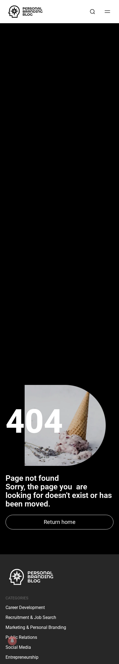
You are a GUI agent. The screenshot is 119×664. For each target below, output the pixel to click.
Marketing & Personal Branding (36, 627)
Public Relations (21, 637)
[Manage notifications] (12, 640)
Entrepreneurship (22, 657)
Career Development (25, 607)
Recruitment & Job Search (31, 617)
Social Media (18, 647)
